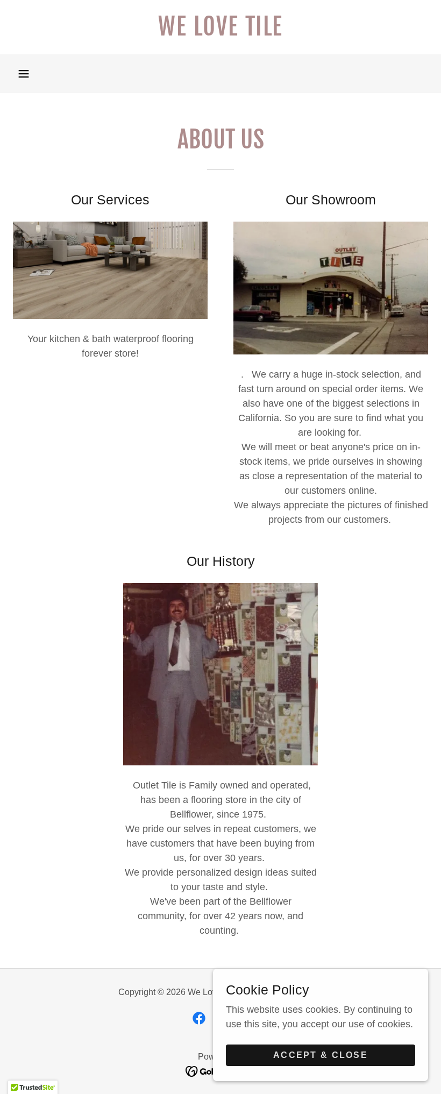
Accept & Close (320, 1055)
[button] (23, 73)
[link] (220, 32)
